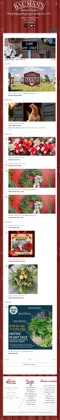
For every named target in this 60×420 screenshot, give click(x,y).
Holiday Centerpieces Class (16, 298)
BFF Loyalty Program (31, 394)
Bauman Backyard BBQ (15, 95)
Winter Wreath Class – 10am (16, 191)
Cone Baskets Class (14, 227)
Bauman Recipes (49, 400)
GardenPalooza (31, 404)
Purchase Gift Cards (30, 396)
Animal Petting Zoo (31, 387)
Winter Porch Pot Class (14, 165)
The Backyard (31, 391)
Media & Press (49, 398)
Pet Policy (31, 398)
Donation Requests (49, 402)
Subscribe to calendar (29, 364)
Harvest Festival (30, 402)
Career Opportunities (49, 387)
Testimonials (49, 396)
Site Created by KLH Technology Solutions (43, 412)
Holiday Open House (14, 159)
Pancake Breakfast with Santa (16, 261)
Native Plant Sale (13, 353)
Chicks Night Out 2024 (14, 125)
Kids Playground (30, 389)
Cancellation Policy (31, 400)
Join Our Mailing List (49, 385)
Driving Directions (49, 392)
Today (30, 359)
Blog (49, 394)
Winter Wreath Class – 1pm (15, 217)
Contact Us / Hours (49, 390)
